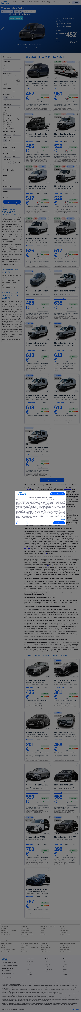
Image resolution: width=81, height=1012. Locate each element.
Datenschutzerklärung (26, 517)
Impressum (61, 519)
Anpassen (22, 522)
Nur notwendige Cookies (57, 493)
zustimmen (59, 522)
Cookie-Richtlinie (26, 516)
